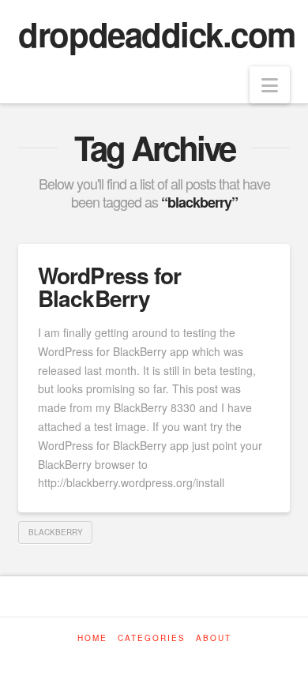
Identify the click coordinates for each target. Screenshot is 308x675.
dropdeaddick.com (156, 34)
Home (92, 638)
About (213, 638)
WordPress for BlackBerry (109, 286)
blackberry (55, 532)
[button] (270, 84)
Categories (152, 638)
